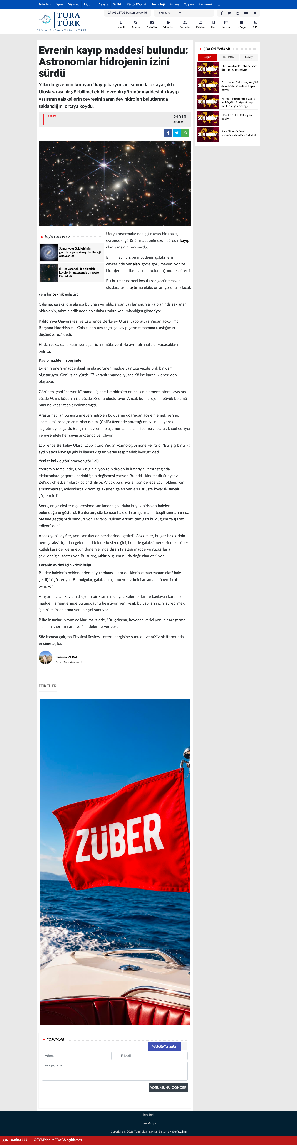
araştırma (135, 288)
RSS (255, 27)
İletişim (226, 27)
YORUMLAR (55, 1039)
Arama (136, 27)
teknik (58, 294)
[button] (219, 4)
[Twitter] (229, 13)
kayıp (184, 241)
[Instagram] (237, 13)
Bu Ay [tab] (249, 57)
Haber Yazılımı (178, 1131)
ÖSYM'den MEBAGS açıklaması (58, 1140)
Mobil (121, 27)
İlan (213, 27)
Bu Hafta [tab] (228, 57)
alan (136, 264)
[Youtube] (246, 13)
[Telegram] (254, 13)
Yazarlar (185, 27)
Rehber (200, 27)
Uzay (110, 234)
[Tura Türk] (62, 21)
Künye (242, 27)
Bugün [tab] (207, 57)
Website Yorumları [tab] (164, 1046)
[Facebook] (222, 13)
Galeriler (152, 27)
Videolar (168, 27)
